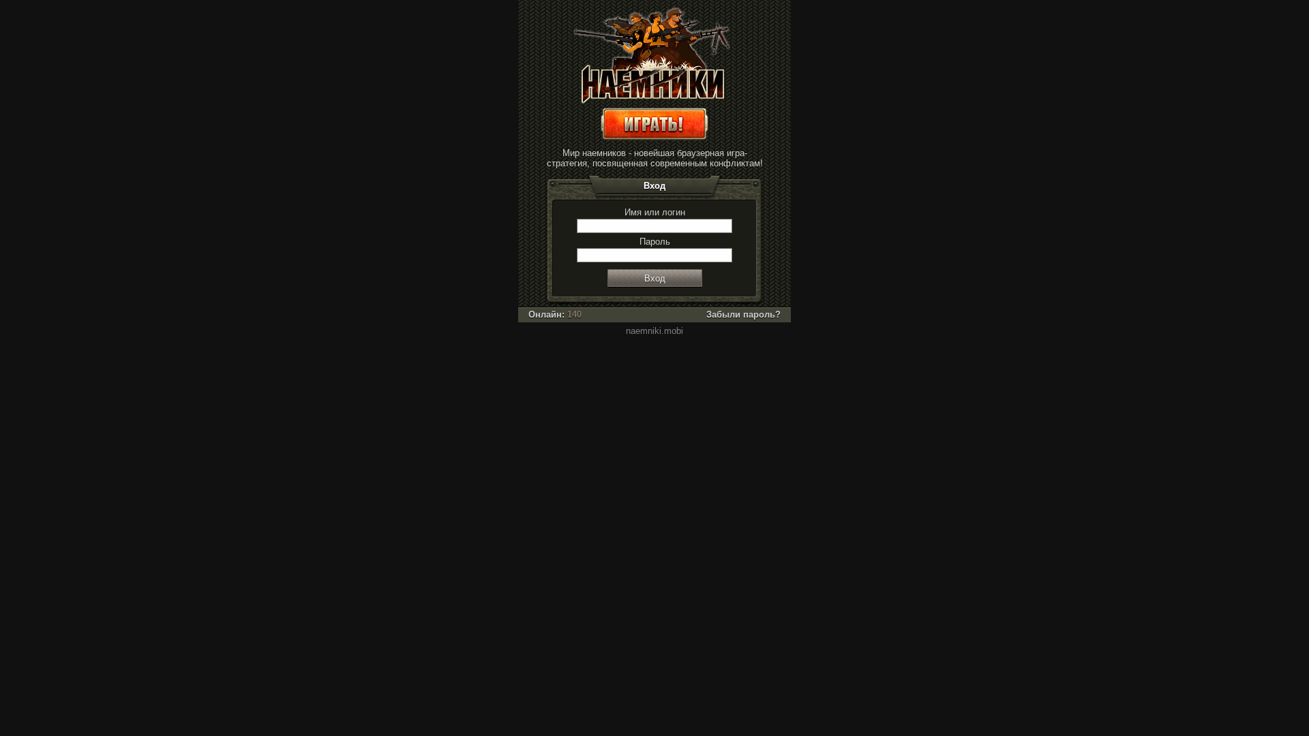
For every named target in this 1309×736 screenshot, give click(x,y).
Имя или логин (655, 212)
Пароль (655, 241)
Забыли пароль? (743, 314)
